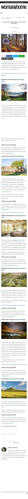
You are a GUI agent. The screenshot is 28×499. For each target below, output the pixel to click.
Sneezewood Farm (13, 403)
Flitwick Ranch (4, 184)
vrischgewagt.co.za (5, 375)
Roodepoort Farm (7, 292)
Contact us (7, 2)
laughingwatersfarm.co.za (12, 265)
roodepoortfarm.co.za (10, 316)
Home (2, 17)
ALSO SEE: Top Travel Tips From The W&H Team (12, 212)
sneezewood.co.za (10, 423)
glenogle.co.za (10, 153)
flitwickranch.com (5, 209)
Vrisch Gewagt (15, 342)
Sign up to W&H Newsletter (17, 2)
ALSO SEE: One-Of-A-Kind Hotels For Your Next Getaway (14, 364)
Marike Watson (16, 27)
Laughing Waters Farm (19, 240)
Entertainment (10, 17)
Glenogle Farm (5, 109)
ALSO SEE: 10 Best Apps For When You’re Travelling (13, 305)
